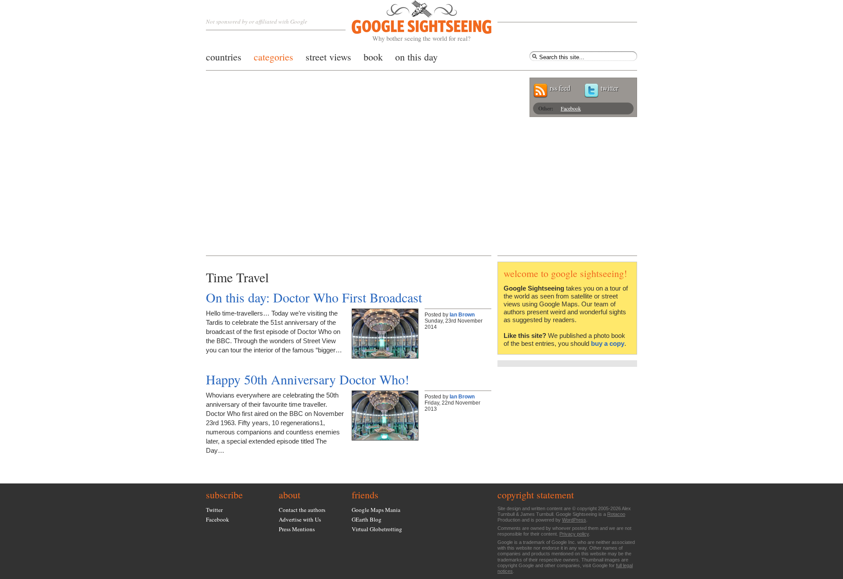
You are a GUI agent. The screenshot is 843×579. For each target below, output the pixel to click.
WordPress (574, 519)
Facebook (571, 108)
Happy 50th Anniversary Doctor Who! (307, 379)
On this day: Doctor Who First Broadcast (314, 297)
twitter (609, 87)
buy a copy (607, 343)
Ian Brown (462, 315)
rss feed (560, 87)
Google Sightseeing (411, 21)
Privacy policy (574, 533)
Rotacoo (616, 514)
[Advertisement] (421, 189)
